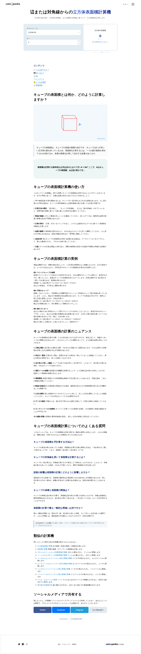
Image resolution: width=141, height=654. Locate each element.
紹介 (59, 644)
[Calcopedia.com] (15, 4)
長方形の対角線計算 (44, 585)
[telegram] (27, 644)
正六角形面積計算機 (44, 546)
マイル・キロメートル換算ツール (49, 580)
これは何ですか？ (42, 70)
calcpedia (112, 644)
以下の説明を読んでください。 (100, 42)
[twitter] (19, 644)
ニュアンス (40, 79)
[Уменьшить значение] (78, 43)
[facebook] (23, 644)
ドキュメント (66, 644)
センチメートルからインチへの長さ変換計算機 (54, 563)
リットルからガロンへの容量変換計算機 (52, 555)
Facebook (61, 610)
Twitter (43, 610)
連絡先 (74, 644)
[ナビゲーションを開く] (133, 4)
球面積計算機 (42, 549)
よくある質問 (41, 82)
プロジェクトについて (45, 525)
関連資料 (39, 85)
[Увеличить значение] (78, 41)
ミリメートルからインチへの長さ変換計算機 (53, 574)
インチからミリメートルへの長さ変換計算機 (53, 569)
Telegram (79, 610)
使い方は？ (40, 73)
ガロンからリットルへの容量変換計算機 (52, 552)
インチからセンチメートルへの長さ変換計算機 (54, 558)
